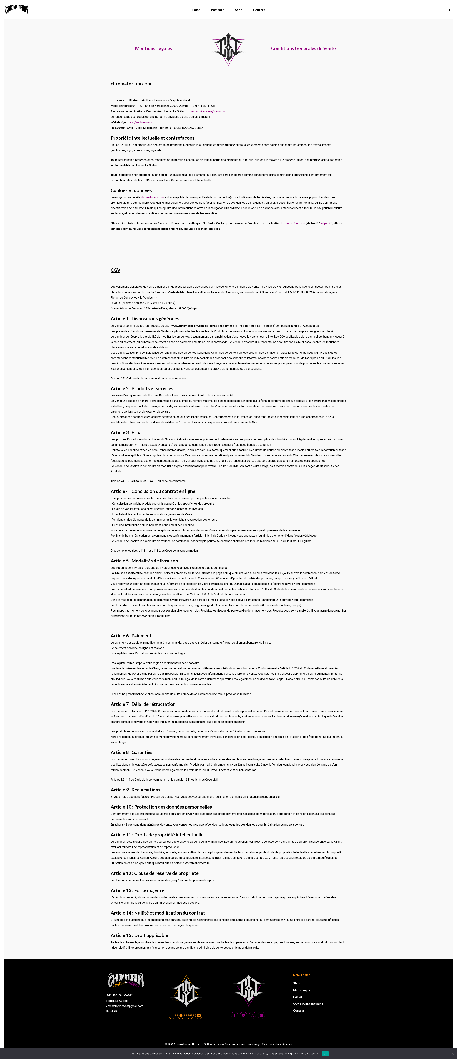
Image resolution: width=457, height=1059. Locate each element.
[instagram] (190, 1015)
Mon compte (301, 990)
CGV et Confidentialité (308, 1003)
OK (325, 1053)
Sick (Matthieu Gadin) (141, 122)
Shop (296, 983)
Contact (298, 1010)
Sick (264, 1044)
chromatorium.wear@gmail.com (208, 111)
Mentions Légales (153, 48)
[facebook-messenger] (181, 1015)
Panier (297, 997)
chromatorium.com (152, 197)
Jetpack (325, 223)
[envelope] (199, 1015)
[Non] (452, 1053)
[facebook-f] (173, 1015)
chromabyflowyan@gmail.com (124, 1006)
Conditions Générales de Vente (303, 48)
